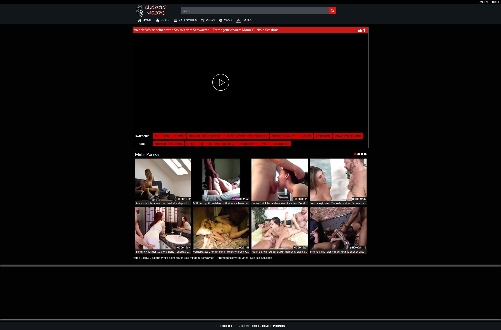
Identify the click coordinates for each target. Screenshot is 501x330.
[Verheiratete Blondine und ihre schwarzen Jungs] (221, 228)
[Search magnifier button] (332, 10)
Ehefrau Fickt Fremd (221, 143)
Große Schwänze (283, 136)
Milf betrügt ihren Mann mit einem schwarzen (221, 203)
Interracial (323, 136)
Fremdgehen (281, 143)
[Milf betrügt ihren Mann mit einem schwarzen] (221, 180)
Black (166, 136)
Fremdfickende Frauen (254, 143)
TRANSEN (482, 1)
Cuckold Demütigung (168, 143)
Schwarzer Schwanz (347, 136)
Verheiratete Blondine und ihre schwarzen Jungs (222, 251)
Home (136, 258)
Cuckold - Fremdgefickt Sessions (246, 136)
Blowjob (179, 136)
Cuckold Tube (195, 143)
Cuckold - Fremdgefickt (204, 136)
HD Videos (305, 136)
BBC (156, 136)
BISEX (495, 1)
